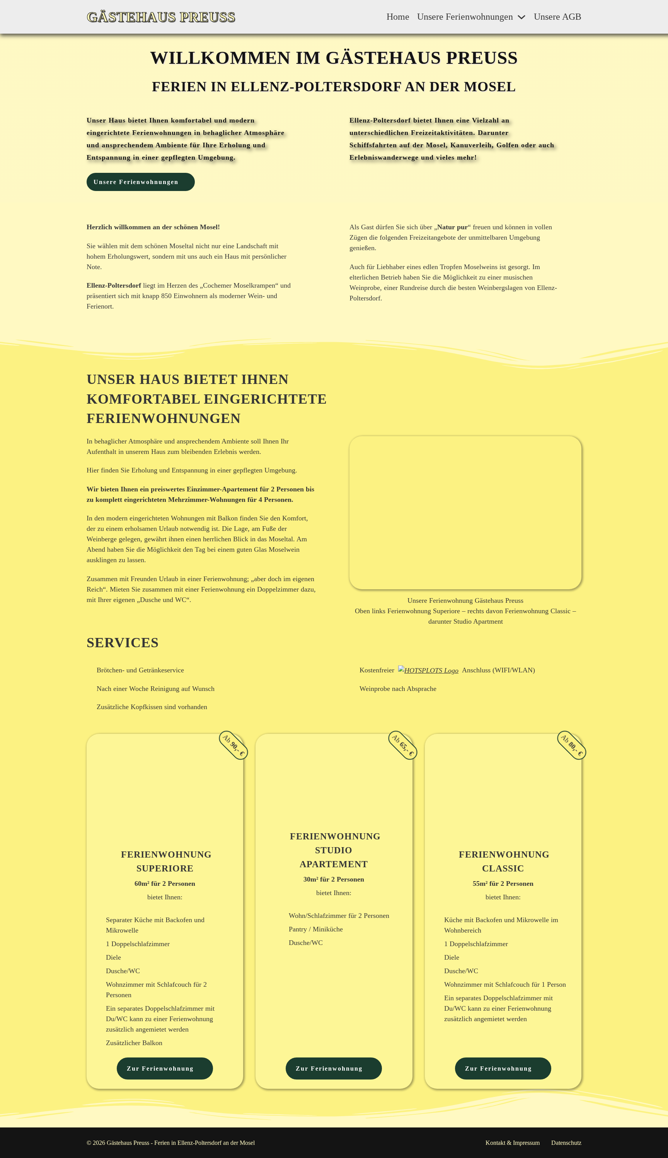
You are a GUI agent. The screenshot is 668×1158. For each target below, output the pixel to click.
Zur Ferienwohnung (160, 1068)
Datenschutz (566, 1142)
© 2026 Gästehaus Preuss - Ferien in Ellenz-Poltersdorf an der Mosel (171, 1142)
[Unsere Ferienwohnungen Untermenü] (521, 17)
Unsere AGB (557, 17)
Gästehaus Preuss (161, 17)
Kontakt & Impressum (513, 1142)
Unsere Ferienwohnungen (465, 17)
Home (398, 17)
